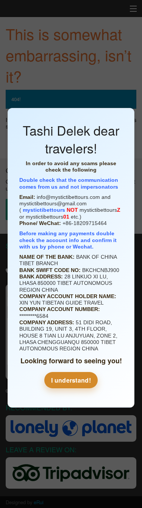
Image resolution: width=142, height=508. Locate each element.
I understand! (71, 380)
